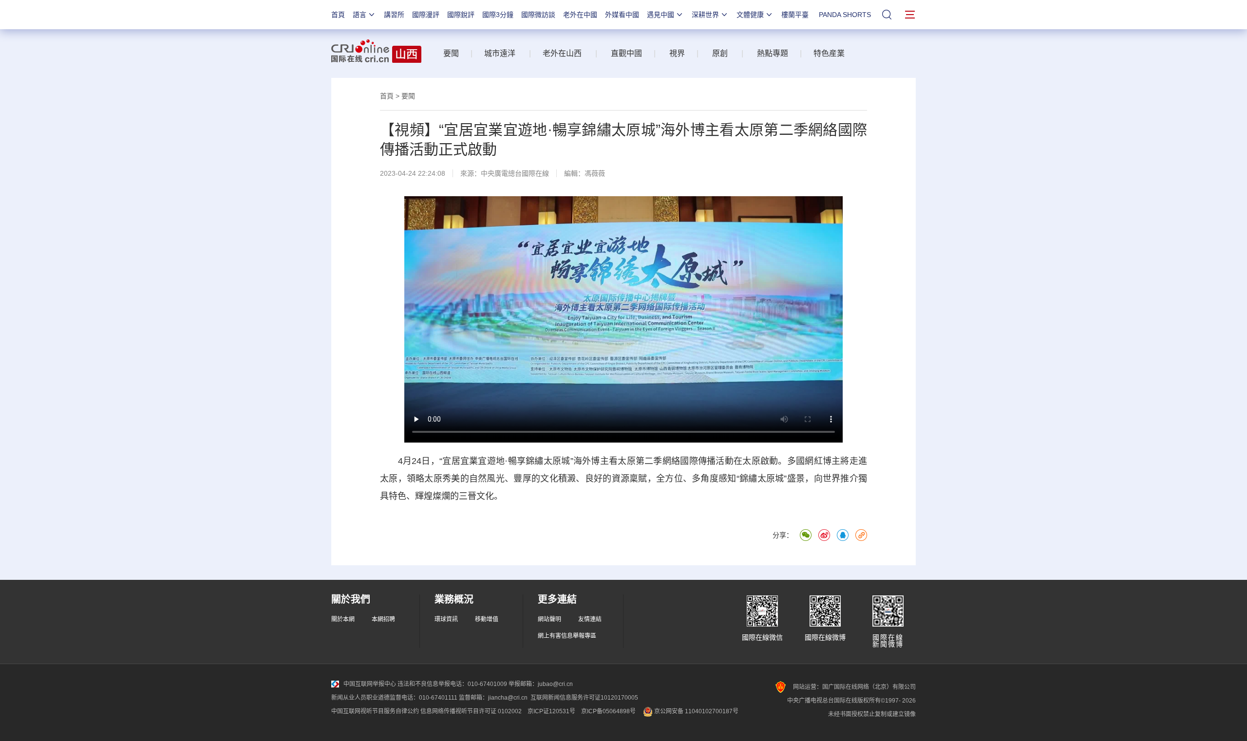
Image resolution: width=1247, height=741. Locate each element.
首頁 (338, 15)
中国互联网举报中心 (369, 684)
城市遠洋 (499, 53)
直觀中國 (623, 53)
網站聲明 (549, 619)
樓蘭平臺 (795, 15)
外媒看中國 (622, 15)
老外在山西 (562, 53)
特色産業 (829, 53)
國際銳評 (460, 15)
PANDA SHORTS (845, 15)
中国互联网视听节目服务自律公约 (375, 711)
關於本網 (343, 619)
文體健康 (750, 15)
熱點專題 (771, 53)
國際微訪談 (538, 15)
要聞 (451, 53)
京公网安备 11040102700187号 (695, 711)
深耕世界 (705, 15)
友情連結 (590, 619)
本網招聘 (383, 619)
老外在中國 (580, 15)
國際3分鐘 (497, 15)
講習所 (394, 15)
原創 (720, 53)
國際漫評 (425, 15)
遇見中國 (660, 15)
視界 (676, 53)
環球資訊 (446, 619)
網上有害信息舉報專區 (567, 635)
